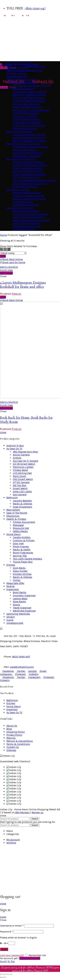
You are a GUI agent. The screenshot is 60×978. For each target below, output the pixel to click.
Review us (37, 812)
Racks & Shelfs (21, 549)
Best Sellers (8, 19)
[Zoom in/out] (11, 974)
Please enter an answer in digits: (18, 937)
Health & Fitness (10, 51)
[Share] (4, 974)
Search (35, 818)
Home (3, 234)
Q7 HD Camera (21, 482)
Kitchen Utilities (22, 574)
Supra (9, 619)
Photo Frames (21, 546)
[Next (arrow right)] (4, 977)
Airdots (17, 457)
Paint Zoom (19, 476)
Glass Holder (20, 570)
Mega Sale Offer (15, 583)
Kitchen (6, 38)
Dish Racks (19, 567)
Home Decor (8, 32)
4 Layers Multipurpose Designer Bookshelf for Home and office (23, 285)
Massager (18, 525)
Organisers (7, 45)
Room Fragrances (23, 552)
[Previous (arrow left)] (1, 977)
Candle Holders (22, 537)
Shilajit (10, 616)
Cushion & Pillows (24, 540)
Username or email (12, 925)
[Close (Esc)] (1, 974)
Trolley (16, 580)
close (3, 432)
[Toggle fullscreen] (7, 974)
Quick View (6, 270)
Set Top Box (19, 485)
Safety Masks (20, 531)
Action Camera (21, 454)
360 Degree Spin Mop (25, 451)
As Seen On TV (9, 58)
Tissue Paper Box (22, 561)
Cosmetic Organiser (24, 595)
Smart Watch (20, 488)
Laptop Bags (20, 598)
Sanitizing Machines (18, 613)
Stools (16, 604)
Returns (11, 737)
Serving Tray (20, 555)
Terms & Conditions (18, 744)
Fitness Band (20, 470)
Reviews (22, 812)
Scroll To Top (7, 961)
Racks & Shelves (22, 503)
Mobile (10, 586)
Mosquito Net (21, 528)
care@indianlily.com (22, 666)
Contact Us (12, 747)
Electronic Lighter (23, 466)
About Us (11, 725)
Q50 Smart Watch (23, 479)
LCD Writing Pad (22, 473)
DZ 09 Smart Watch (24, 463)
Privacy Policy (14, 734)
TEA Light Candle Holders (27, 558)
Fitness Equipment (24, 522)
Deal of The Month (16, 512)
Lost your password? (12, 955)
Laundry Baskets (22, 500)
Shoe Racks (19, 601)
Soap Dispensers (22, 506)
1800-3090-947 (35, 8)
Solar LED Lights (22, 491)
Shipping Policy (15, 731)
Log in (4, 949)
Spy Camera (19, 494)
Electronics (12, 515)
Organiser (12, 709)
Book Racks (19, 592)
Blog (9, 728)
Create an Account (29, 958)
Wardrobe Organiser (24, 610)
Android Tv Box (15, 445)
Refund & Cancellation (19, 740)
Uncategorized (14, 622)
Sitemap (11, 750)
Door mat (18, 543)
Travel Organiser (22, 607)
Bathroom (7, 25)
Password (6, 931)
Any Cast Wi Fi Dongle (25, 460)
